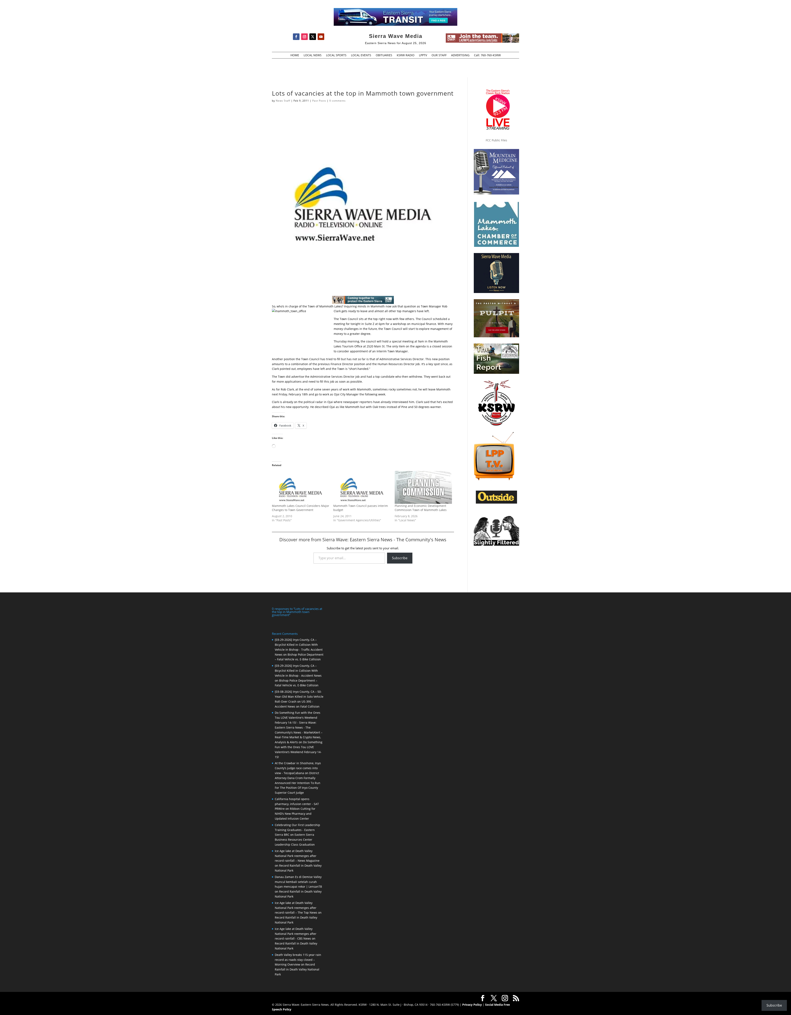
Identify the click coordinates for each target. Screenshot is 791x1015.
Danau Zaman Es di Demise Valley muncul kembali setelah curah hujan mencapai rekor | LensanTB (298, 882)
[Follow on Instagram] (304, 36)
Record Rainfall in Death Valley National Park (297, 969)
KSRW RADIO (405, 55)
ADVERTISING (460, 55)
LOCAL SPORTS (336, 55)
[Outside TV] (496, 502)
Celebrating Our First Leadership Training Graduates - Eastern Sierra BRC (297, 830)
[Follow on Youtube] (321, 36)
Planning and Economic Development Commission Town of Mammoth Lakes (421, 508)
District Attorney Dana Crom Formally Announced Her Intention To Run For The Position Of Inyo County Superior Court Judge (297, 783)
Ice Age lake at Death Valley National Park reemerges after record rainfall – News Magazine (297, 856)
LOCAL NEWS (313, 55)
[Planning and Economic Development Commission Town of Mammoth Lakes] (423, 487)
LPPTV (423, 55)
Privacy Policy (472, 1005)
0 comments (337, 100)
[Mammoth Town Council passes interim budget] (362, 487)
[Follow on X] (312, 36)
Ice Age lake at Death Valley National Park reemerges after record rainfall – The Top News (296, 908)
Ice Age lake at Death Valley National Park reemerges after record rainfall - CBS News (295, 934)
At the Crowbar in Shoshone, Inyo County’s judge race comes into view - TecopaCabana (298, 768)
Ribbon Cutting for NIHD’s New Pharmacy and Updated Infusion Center (295, 813)
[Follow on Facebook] (296, 36)
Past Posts (319, 100)
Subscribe (399, 558)
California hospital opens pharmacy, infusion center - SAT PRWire (297, 804)
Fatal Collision (309, 706)
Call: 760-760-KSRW (487, 55)
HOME (294, 55)
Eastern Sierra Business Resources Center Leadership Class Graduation (295, 839)
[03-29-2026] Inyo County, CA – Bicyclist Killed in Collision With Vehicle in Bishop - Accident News (298, 670)
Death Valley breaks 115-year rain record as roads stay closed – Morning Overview (298, 960)
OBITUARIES (384, 55)
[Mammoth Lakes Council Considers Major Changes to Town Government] (300, 487)
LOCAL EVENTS (361, 55)
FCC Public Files (496, 140)
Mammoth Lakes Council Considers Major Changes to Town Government (300, 508)
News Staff (283, 100)
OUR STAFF (439, 55)
